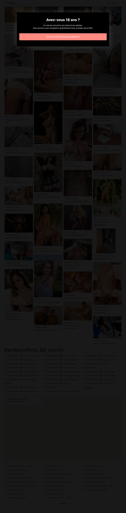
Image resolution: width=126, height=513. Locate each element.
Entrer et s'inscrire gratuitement (63, 36)
